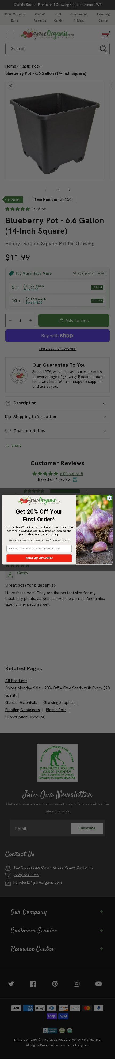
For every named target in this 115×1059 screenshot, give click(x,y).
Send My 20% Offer (39, 558)
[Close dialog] (109, 498)
